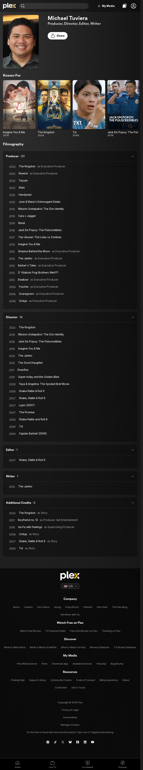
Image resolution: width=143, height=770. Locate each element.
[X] (62, 742)
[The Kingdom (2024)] (54, 108)
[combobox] (57, 6)
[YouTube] (92, 742)
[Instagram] (48, 742)
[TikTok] (55, 742)
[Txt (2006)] (89, 108)
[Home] (9, 6)
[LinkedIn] (85, 742)
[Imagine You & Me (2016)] (19, 108)
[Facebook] (77, 742)
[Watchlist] (124, 6)
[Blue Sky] (70, 742)
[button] (133, 6)
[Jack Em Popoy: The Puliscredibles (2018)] (123, 108)
